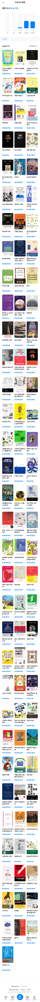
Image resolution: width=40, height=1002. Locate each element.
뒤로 (3, 2)
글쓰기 (20, 997)
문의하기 (28, 989)
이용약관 (22, 989)
